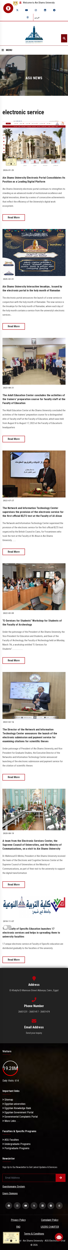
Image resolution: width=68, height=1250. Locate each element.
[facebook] (8, 1205)
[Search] (64, 38)
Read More (14, 217)
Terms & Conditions (34, 1233)
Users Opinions (10, 1193)
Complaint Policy (49, 1220)
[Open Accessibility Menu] (8, 8)
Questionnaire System (13, 1186)
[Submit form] (61, 1178)
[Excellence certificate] (11, 1237)
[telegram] (54, 10)
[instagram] (35, 10)
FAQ (18, 1226)
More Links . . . (11, 1120)
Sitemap (8, 1099)
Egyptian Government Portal (18, 1112)
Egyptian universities (14, 1103)
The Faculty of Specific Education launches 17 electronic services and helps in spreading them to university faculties (31, 932)
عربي (37, 17)
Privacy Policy (18, 1220)
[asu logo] (34, 33)
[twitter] (17, 10)
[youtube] (26, 10)
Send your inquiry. (34, 1032)
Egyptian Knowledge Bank (17, 1108)
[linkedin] (45, 10)
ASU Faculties (11, 1139)
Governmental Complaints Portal (21, 1116)
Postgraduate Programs (16, 1148)
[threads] (27, 17)
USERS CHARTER (50, 1226)
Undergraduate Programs (17, 1144)
